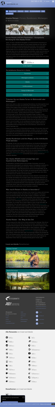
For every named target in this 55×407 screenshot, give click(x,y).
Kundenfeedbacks (35, 11)
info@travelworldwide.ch (41, 306)
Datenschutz (23, 313)
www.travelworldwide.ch (41, 308)
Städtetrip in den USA (43, 152)
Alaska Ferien (43, 204)
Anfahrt (7, 319)
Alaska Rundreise (29, 230)
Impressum (23, 315)
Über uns (20, 11)
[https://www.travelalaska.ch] (27, 61)
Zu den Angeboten (27, 65)
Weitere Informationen (45, 404)
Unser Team (12, 11)
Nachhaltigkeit (24, 321)
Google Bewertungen (10, 323)
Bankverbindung (24, 319)
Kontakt (7, 315)
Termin (7, 317)
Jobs (43, 11)
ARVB (22, 312)
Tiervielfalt (18, 199)
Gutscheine (10, 13)
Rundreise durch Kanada (17, 153)
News (26, 11)
